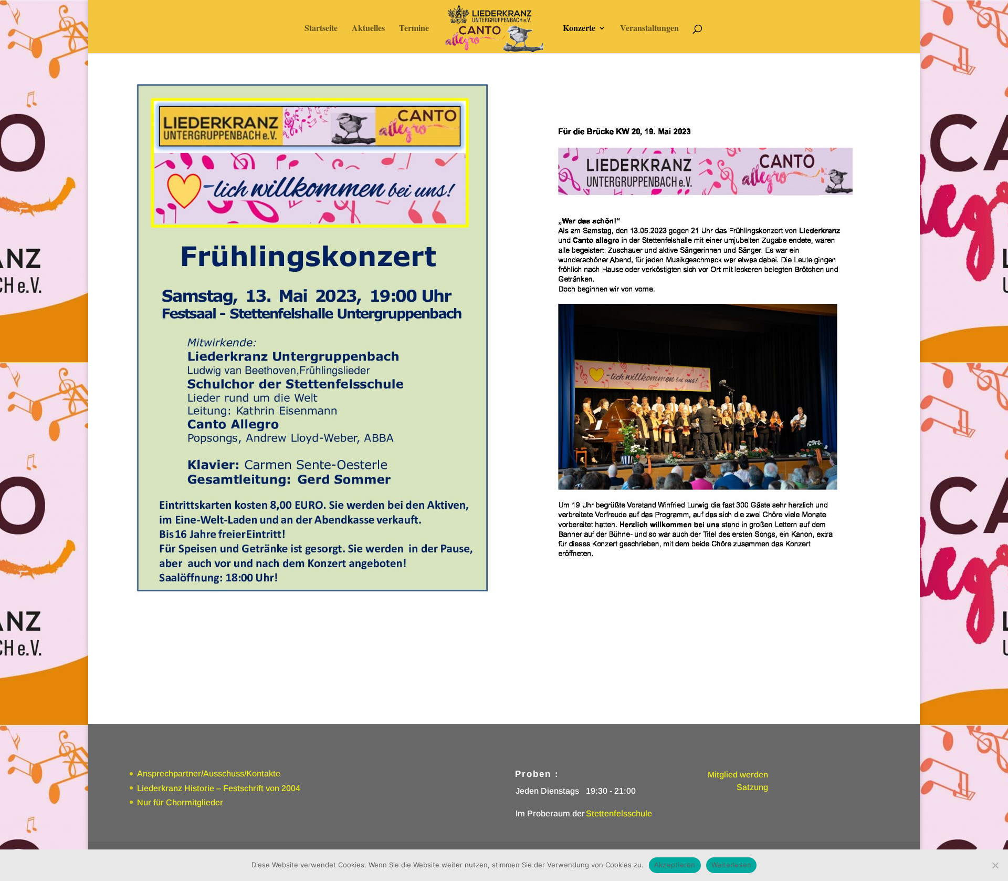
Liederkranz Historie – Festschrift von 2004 (218, 788)
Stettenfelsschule (619, 813)
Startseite (321, 29)
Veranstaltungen (649, 29)
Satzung (752, 787)
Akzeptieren (675, 864)
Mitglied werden (738, 774)
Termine (414, 29)
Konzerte (579, 29)
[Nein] (995, 865)
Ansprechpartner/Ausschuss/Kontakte (208, 773)
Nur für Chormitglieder (180, 802)
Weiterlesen (731, 864)
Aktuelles (368, 29)
